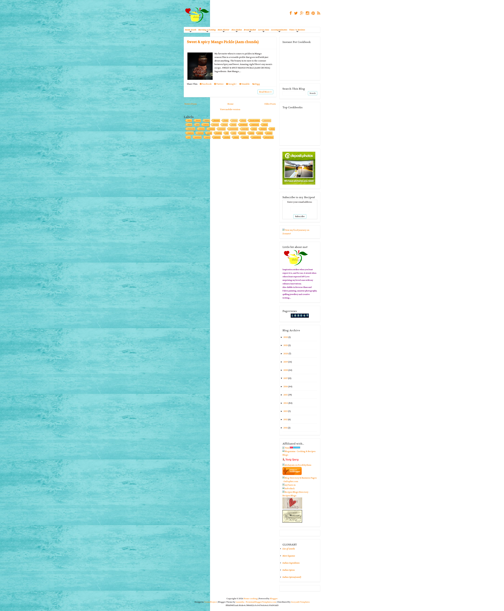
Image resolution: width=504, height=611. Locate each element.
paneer (242, 133)
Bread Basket (250, 29)
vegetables (256, 137)
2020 (286, 353)
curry (254, 129)
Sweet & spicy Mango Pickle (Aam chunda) (223, 42)
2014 (286, 403)
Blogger (274, 598)
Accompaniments (279, 29)
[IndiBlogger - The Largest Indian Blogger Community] (292, 474)
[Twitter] (295, 13)
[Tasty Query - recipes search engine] (290, 461)
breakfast (243, 125)
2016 (286, 386)
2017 (286, 378)
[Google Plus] (301, 13)
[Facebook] (290, 13)
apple (189, 125)
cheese (201, 129)
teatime (245, 137)
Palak (226, 120)
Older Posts (270, 104)
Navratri (216, 120)
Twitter (220, 84)
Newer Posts (190, 104)
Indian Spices (288, 570)
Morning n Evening (207, 29)
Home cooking (251, 598)
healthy (218, 133)
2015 (286, 395)
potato (269, 133)
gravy (209, 133)
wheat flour (269, 137)
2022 (286, 337)
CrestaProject (210, 602)
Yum (287, 448)
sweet (236, 137)
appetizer (267, 120)
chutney (211, 129)
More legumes (288, 556)
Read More (264, 92)
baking (206, 125)
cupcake (245, 129)
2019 (286, 362)
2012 (286, 419)
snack (208, 137)
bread (234, 125)
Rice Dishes (237, 29)
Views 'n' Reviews (297, 29)
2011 (285, 427)
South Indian (254, 120)
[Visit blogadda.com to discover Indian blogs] (295, 448)
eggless (190, 133)
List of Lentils (288, 548)
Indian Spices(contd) (291, 577)
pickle (260, 133)
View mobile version (230, 109)
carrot (265, 125)
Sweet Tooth (190, 29)
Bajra (189, 120)
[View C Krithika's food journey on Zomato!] (299, 233)
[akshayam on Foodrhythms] (296, 465)
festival (200, 133)
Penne (234, 120)
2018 (286, 370)
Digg (257, 84)
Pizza (243, 120)
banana (215, 125)
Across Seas (263, 29)
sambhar (198, 137)
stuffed (227, 137)
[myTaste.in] (289, 485)
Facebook (207, 84)
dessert (263, 129)
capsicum (255, 125)
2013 (286, 411)
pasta (252, 133)
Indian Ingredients (291, 563)
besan (225, 125)
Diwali (198, 120)
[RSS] (318, 13)
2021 (286, 345)
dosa (272, 129)
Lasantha (240, 602)
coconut (222, 129)
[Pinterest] (312, 13)
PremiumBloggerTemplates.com (261, 602)
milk (234, 133)
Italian (207, 120)
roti (189, 137)
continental (233, 129)
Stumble (245, 84)
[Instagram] (306, 13)
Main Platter (223, 29)
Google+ (232, 84)
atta (197, 125)
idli (227, 133)
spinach (217, 137)
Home (230, 104)
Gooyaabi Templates (300, 602)
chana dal (191, 129)
